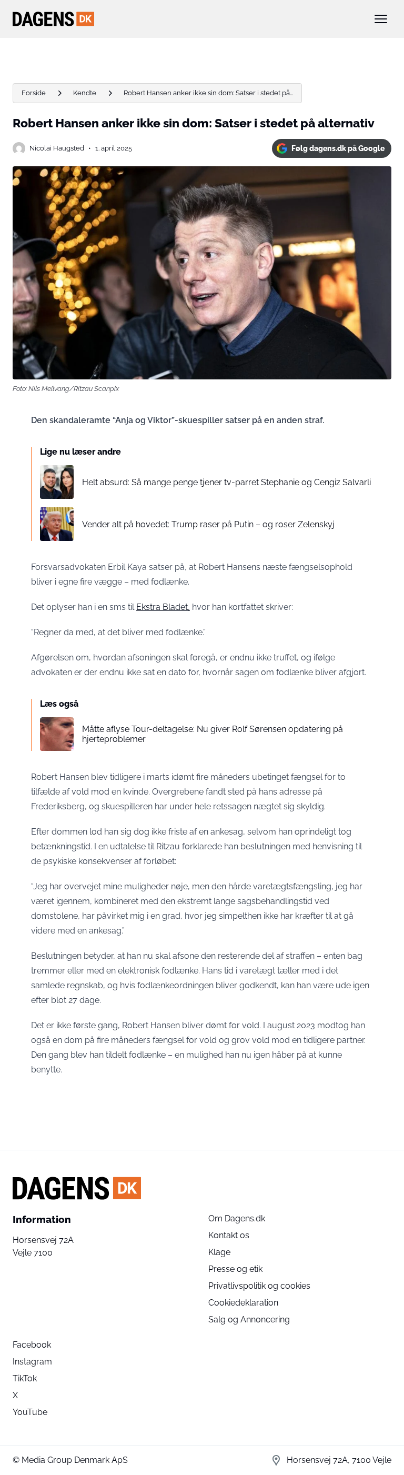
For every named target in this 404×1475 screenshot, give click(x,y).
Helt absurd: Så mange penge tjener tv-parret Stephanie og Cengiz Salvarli (226, 482)
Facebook (32, 1345)
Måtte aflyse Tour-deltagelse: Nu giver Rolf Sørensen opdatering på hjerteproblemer (212, 734)
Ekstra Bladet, (163, 607)
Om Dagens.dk (236, 1218)
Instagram (32, 1362)
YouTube (30, 1412)
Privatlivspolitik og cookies (259, 1286)
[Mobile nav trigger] (380, 18)
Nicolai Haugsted (56, 148)
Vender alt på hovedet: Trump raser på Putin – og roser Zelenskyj (208, 524)
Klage (219, 1252)
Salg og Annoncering (249, 1320)
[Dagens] (185, 19)
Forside (34, 93)
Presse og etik (235, 1269)
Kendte (84, 93)
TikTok (25, 1378)
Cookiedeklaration (243, 1303)
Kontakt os (228, 1235)
